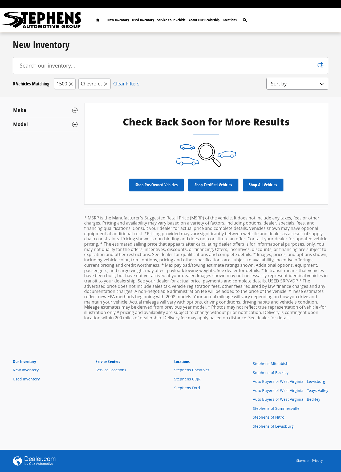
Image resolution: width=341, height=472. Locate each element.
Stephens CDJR (187, 378)
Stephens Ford (187, 387)
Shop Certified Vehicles (213, 185)
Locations (230, 19)
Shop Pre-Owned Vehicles (156, 185)
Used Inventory (143, 19)
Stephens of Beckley (271, 372)
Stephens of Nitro (268, 417)
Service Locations (111, 369)
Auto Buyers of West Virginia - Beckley (286, 399)
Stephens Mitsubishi (271, 363)
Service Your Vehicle (171, 19)
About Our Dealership (204, 19)
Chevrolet (91, 83)
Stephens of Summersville (276, 408)
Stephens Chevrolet (191, 369)
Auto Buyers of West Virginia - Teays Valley (290, 390)
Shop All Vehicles (263, 185)
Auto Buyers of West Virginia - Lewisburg (289, 381)
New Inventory (118, 19)
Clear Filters (126, 83)
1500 (61, 83)
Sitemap (302, 460)
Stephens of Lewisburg (273, 426)
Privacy (317, 460)
